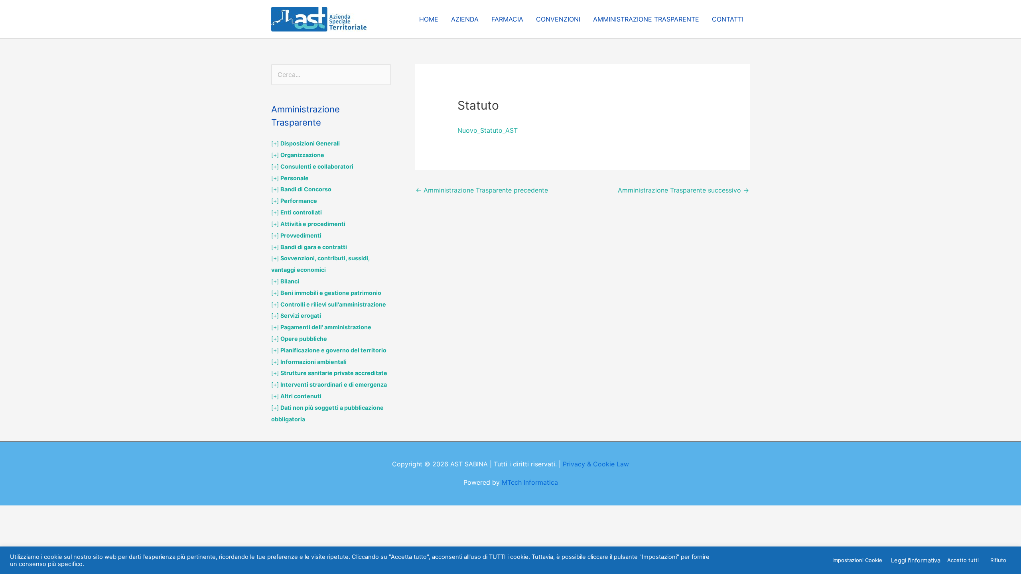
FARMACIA (507, 19)
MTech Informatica (530, 482)
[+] (305, 143)
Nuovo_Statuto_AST (487, 130)
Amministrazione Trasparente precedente (482, 190)
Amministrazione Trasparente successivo (683, 190)
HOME (428, 19)
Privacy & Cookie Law (596, 464)
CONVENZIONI (558, 19)
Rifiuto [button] (998, 560)
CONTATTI (727, 19)
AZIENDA (465, 19)
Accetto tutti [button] (963, 560)
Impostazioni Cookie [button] (857, 560)
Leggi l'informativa (915, 560)
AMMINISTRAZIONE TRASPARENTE (646, 19)
